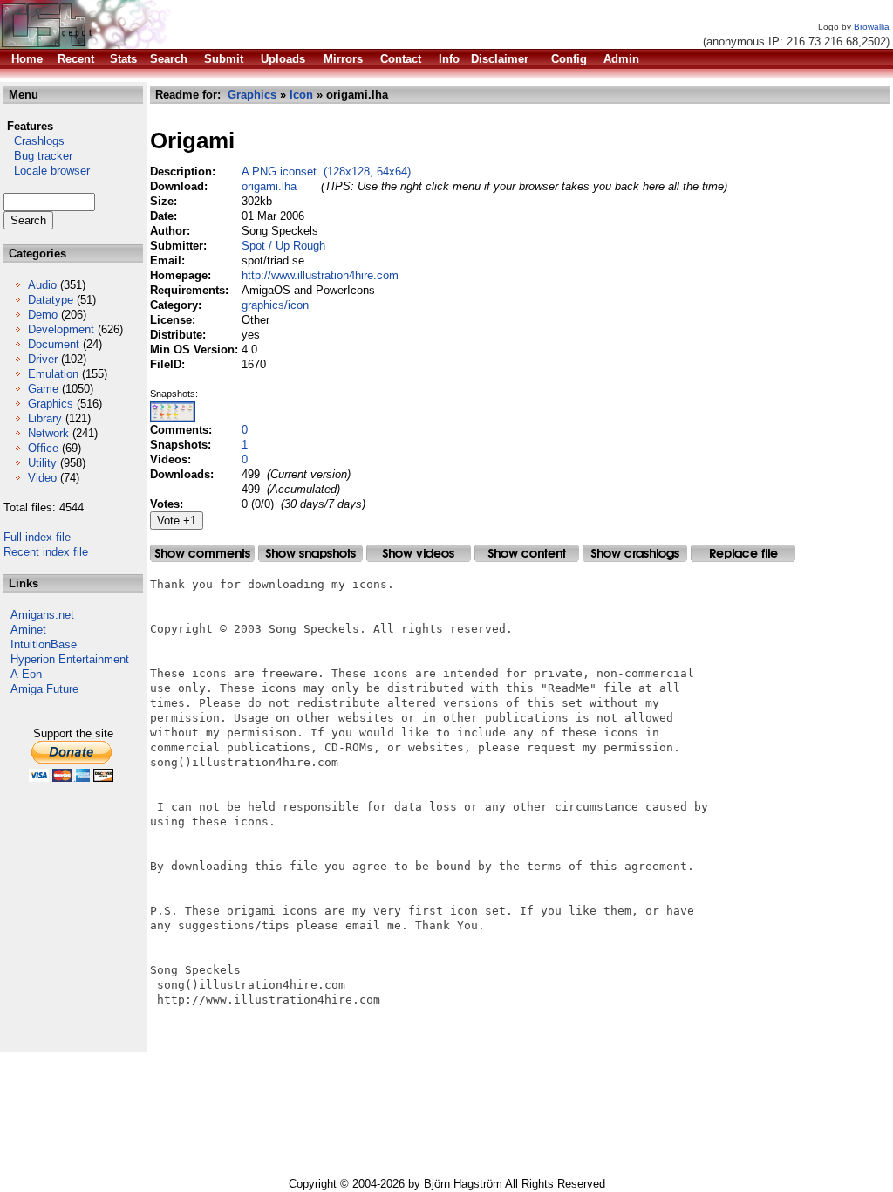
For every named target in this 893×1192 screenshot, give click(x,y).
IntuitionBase (43, 644)
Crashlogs (34, 140)
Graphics (50, 403)
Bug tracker (37, 155)
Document (53, 344)
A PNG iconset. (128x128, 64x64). (328, 171)
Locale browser (46, 170)
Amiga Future (44, 688)
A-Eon (26, 674)
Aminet (28, 629)
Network (48, 433)
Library (45, 418)
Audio (42, 284)
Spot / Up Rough (283, 245)
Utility (42, 462)
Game (43, 388)
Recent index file (45, 551)
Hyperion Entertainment (69, 659)
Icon (301, 94)
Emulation (53, 373)
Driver (43, 359)
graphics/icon (275, 305)
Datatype (50, 299)
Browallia (872, 26)
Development (61, 329)
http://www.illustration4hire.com (320, 275)
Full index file (37, 537)
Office (43, 448)
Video (42, 477)
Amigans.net (42, 614)
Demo (43, 314)
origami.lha (269, 186)
